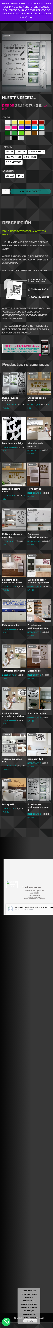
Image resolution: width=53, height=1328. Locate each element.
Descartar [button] (26, 17)
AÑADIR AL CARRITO (30, 191)
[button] (6, 1322)
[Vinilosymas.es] (12, 884)
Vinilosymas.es (24, 907)
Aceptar (30, 1321)
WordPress (43, 1325)
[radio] (7, 122)
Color (6, 118)
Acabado (8, 171)
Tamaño (7, 147)
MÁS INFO (33, 1317)
